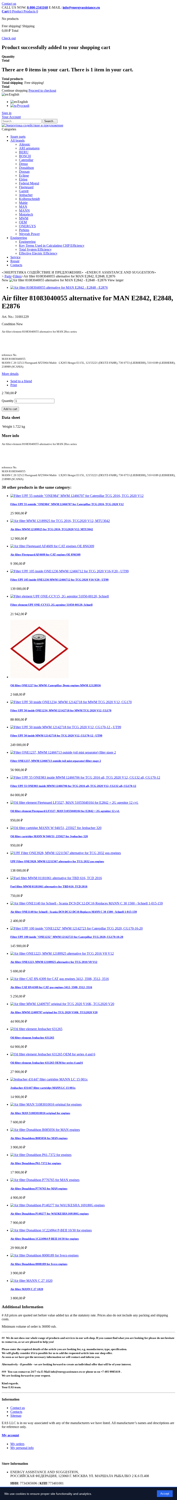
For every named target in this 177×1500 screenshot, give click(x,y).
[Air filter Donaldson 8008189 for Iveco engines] (44, 1255)
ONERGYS (27, 226)
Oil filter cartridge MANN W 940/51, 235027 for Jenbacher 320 (49, 836)
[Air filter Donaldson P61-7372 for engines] (40, 1155)
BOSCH (25, 156)
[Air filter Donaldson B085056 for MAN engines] (45, 1130)
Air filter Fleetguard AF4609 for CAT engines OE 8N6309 (45, 554)
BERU (23, 152)
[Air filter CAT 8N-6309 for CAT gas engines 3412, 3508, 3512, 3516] (59, 979)
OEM (23, 222)
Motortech (26, 214)
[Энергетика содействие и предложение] (32, 125)
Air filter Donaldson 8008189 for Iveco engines (38, 1264)
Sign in (6, 113)
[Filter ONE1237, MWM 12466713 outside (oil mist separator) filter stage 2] (63, 752)
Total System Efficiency (35, 249)
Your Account (11, 117)
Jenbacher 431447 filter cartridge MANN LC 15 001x (43, 1087)
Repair (14, 261)
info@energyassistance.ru (81, 7)
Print (13, 385)
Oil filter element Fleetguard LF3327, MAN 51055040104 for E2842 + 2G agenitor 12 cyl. (65, 811)
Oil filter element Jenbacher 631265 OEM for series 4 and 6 (46, 1062)
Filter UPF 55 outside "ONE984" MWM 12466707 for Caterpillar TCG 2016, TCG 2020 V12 (67, 504)
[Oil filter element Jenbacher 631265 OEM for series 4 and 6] (52, 1054)
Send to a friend (21, 381)
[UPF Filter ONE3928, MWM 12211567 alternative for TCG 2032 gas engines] (65, 853)
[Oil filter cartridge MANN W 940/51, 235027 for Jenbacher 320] (55, 828)
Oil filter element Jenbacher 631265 (32, 1037)
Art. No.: (8, 317)
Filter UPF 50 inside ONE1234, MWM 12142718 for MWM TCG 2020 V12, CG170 (60, 710)
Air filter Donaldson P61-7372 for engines (35, 1163)
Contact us (9, 3)
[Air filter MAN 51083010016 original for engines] (46, 1104)
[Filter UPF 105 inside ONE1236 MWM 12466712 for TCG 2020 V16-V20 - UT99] (69, 571)
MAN (23, 206)
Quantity (8, 401)
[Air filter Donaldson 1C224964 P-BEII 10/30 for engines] (51, 1230)
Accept (164, 1493)
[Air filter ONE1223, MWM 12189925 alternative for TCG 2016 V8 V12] (62, 953)
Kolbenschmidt (29, 199)
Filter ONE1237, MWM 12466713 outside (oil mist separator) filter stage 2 (55, 760)
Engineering (18, 238)
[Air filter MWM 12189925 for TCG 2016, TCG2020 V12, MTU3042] (60, 521)
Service (15, 257)
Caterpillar (26, 160)
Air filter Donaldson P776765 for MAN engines (38, 1188)
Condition (9, 324)
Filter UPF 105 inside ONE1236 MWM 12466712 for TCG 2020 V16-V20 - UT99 (59, 579)
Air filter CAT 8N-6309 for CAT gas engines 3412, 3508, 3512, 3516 (51, 987)
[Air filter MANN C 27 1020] (31, 1280)
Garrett (23, 191)
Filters (17, 276)
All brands (17, 140)
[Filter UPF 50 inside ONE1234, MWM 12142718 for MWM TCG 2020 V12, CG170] (71, 702)
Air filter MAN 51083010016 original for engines (40, 1113)
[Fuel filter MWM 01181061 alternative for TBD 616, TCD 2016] (56, 878)
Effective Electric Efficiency (38, 253)
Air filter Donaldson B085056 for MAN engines (39, 1138)
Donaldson (26, 168)
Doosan (24, 171)
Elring (23, 179)
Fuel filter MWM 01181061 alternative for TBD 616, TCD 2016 (48, 886)
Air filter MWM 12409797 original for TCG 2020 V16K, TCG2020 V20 (54, 1012)
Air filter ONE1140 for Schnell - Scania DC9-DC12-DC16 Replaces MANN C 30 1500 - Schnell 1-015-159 (73, 911)
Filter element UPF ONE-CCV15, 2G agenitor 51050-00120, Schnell (51, 604)
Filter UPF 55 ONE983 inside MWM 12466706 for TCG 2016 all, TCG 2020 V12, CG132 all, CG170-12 (73, 786)
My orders (17, 1444)
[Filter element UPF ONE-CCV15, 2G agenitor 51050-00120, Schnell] (59, 596)
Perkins (24, 230)
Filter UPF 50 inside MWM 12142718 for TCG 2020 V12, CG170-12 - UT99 (56, 735)
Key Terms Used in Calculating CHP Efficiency (51, 245)
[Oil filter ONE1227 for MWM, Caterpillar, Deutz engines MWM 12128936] (39, 677)
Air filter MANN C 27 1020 (26, 1289)
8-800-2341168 (37, 7)
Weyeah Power (29, 234)
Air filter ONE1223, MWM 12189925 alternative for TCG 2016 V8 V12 (53, 962)
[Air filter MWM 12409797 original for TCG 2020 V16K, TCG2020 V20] (62, 1004)
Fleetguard (26, 187)
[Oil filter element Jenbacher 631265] (36, 1029)
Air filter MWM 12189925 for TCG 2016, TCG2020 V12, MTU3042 (51, 529)
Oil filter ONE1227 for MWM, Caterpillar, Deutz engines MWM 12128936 (55, 685)
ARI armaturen (29, 148)
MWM (23, 218)
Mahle (23, 203)
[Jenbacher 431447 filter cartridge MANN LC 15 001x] (49, 1079)
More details (10, 374)
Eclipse (24, 175)
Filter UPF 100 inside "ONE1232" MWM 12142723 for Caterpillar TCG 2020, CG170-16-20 (66, 936)
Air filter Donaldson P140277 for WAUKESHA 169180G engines (49, 1213)
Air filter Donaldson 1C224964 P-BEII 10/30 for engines (44, 1238)
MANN (24, 210)
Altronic (24, 144)
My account (10, 1435)
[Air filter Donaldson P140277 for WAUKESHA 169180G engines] (57, 1205)
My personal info (22, 1448)
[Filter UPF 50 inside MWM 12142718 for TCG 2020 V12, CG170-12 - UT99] (65, 727)
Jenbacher (26, 195)
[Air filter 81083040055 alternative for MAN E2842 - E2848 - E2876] (59, 287)
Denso (23, 164)
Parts (8, 276)
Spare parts (17, 136)
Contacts (16, 265)
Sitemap (15, 1415)
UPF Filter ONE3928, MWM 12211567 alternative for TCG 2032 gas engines (57, 861)
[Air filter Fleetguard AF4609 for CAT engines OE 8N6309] (52, 546)
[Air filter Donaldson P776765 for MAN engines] (44, 1180)
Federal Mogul (29, 183)
